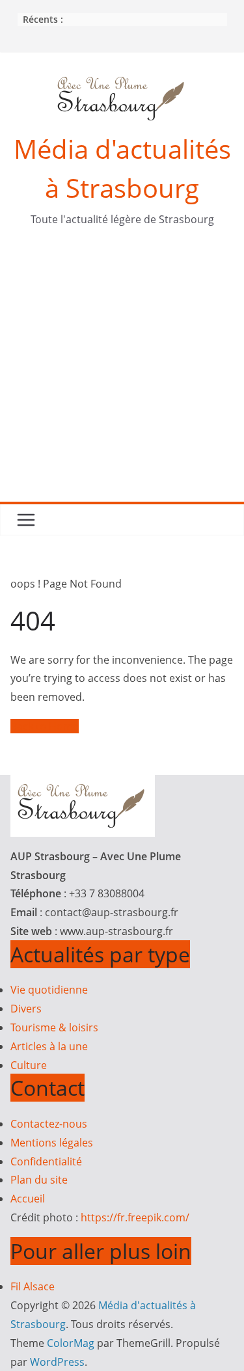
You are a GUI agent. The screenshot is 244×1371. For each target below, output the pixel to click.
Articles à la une (49, 1046)
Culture (28, 1065)
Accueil (27, 1198)
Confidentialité (46, 1161)
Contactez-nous (48, 1124)
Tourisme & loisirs (54, 1027)
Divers (26, 1008)
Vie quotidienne (49, 990)
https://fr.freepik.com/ (135, 1217)
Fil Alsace (32, 1286)
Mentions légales (51, 1142)
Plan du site (39, 1180)
